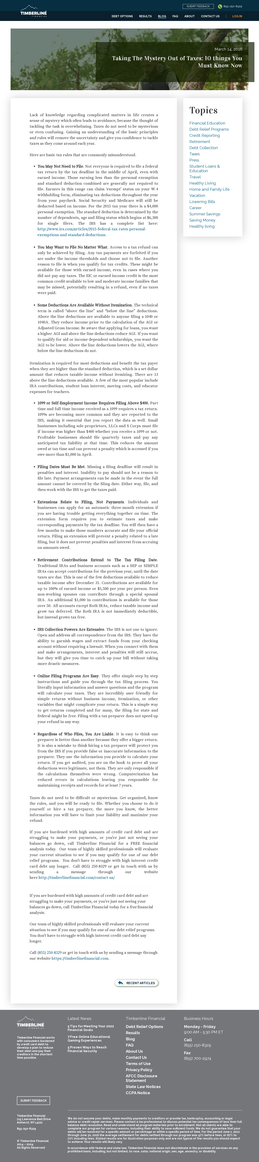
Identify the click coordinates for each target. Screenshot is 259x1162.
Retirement (199, 141)
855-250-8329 (232, 6)
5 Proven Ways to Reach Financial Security (87, 1049)
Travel (195, 177)
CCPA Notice (138, 1093)
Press (194, 160)
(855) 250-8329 (49, 952)
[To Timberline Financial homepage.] (33, 13)
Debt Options (122, 16)
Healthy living (202, 226)
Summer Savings (204, 214)
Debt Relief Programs (209, 129)
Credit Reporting (204, 135)
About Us (134, 1051)
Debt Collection (203, 147)
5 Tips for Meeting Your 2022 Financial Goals (91, 1028)
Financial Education (207, 123)
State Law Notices (143, 1086)
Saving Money (202, 220)
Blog (162, 16)
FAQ (175, 16)
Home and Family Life (209, 189)
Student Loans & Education (204, 168)
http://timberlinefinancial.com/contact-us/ (77, 877)
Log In (237, 16)
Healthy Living (202, 183)
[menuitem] (122, 16)
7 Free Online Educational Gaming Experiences (89, 1038)
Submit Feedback (198, 6)
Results (145, 16)
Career (195, 207)
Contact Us (210, 16)
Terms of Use (138, 1063)
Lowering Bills (202, 201)
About (189, 16)
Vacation (197, 195)
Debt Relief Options (144, 1026)
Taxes (194, 154)
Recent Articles (141, 983)
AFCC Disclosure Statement (141, 1078)
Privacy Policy (139, 1069)
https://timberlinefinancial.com (80, 958)
